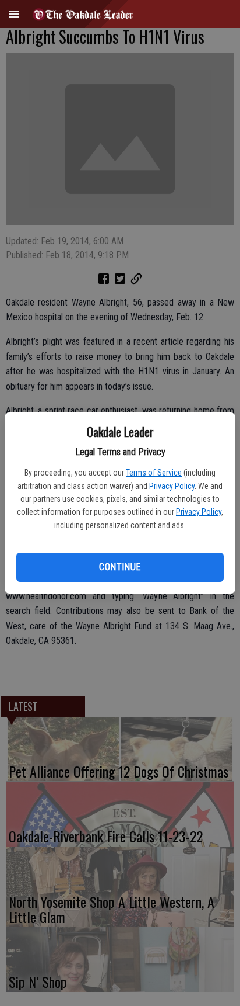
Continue (119, 567)
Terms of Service (154, 472)
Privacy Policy (172, 486)
